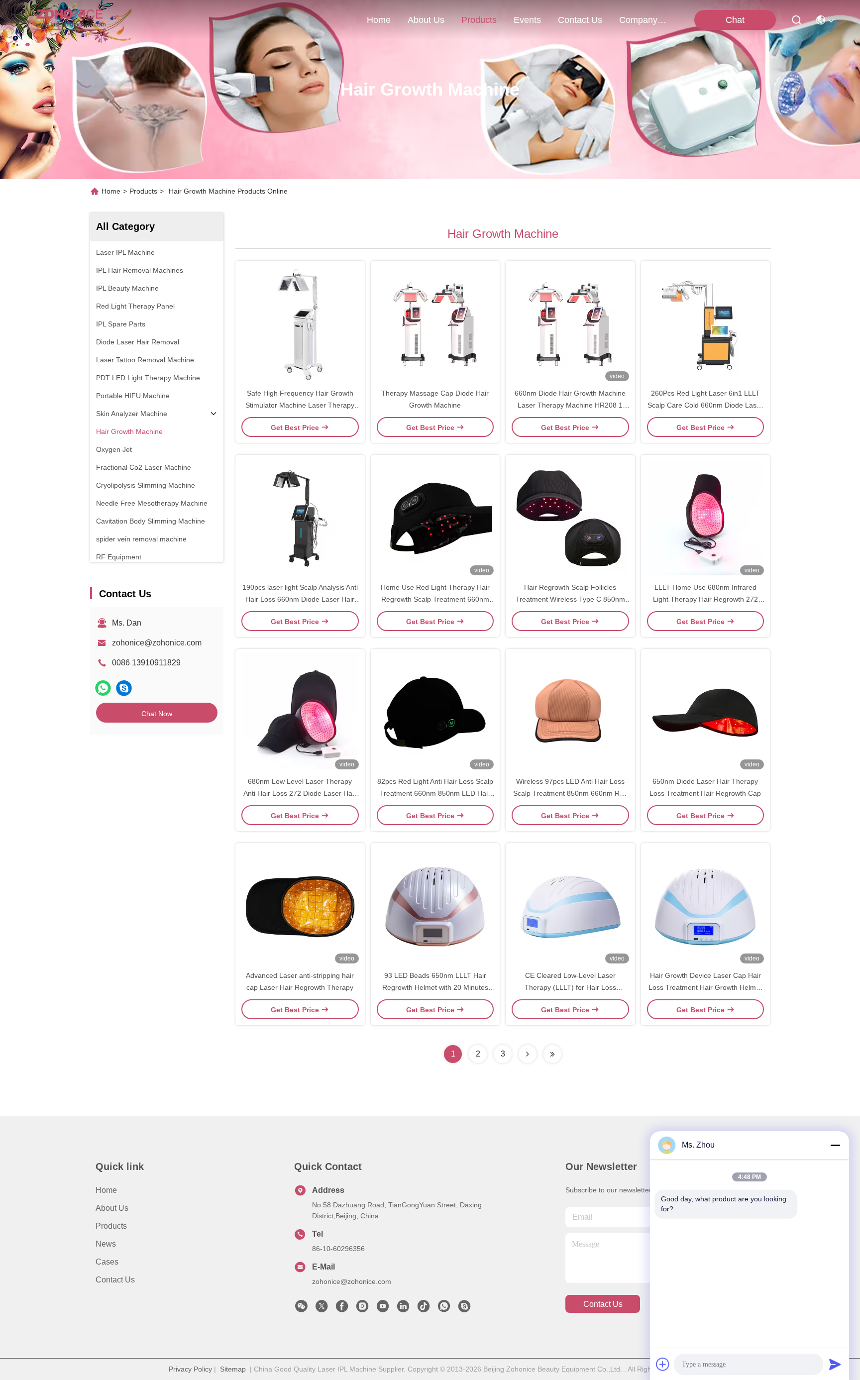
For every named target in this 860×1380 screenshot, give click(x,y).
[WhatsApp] (103, 688)
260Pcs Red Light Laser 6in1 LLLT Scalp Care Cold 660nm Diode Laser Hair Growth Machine (705, 405)
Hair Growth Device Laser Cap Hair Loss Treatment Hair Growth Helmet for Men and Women (705, 987)
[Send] (835, 1364)
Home (379, 20)
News (106, 1244)
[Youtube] (383, 1309)
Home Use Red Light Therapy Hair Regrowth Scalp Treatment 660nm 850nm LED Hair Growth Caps (435, 599)
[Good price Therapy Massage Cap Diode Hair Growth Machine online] (435, 324)
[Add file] (663, 1364)
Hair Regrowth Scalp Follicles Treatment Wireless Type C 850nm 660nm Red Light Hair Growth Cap (570, 599)
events (527, 20)
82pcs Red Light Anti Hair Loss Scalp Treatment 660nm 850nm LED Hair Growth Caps (435, 793)
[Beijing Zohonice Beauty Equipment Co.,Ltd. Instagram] (362, 1309)
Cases (107, 1262)
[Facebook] (342, 1309)
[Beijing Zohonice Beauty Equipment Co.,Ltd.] (70, 19)
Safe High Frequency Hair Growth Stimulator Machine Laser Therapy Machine (299, 405)
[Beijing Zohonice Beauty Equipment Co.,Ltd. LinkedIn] (403, 1309)
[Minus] (835, 1145)
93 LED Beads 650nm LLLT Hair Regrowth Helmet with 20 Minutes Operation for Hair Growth (435, 987)
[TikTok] (423, 1309)
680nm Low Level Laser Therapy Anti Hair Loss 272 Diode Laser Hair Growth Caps (299, 793)
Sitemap (233, 1369)
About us (112, 1208)
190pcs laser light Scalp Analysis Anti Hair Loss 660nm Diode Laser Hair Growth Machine (300, 599)
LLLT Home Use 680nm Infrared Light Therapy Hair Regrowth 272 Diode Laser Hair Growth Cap (705, 599)
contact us (580, 20)
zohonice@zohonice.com (157, 642)
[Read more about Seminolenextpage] (528, 1054)
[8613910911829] (444, 1309)
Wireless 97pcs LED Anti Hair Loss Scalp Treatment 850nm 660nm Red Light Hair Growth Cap (570, 793)
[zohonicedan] (124, 688)
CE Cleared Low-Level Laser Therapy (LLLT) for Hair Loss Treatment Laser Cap (570, 987)
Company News (643, 20)
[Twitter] (321, 1309)
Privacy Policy (190, 1369)
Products (143, 191)
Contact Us (115, 1279)
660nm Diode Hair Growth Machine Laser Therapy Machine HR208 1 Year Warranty (570, 405)
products (479, 20)
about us (426, 20)
